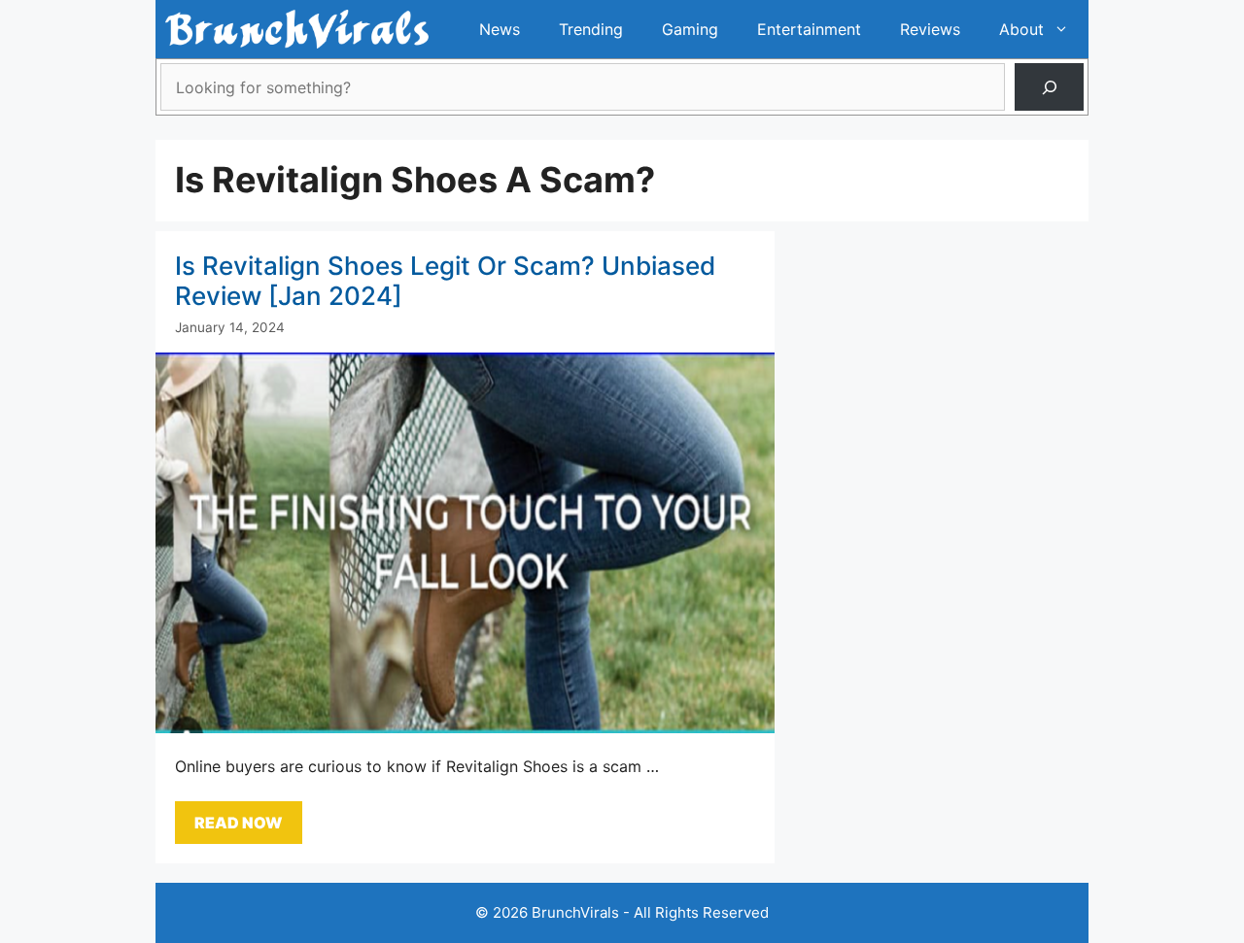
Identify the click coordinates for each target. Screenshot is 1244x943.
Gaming (690, 29)
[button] (1066, 29)
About (1021, 29)
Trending (591, 29)
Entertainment (809, 29)
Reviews (930, 29)
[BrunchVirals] (297, 29)
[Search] (1049, 87)
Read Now (238, 822)
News (499, 29)
